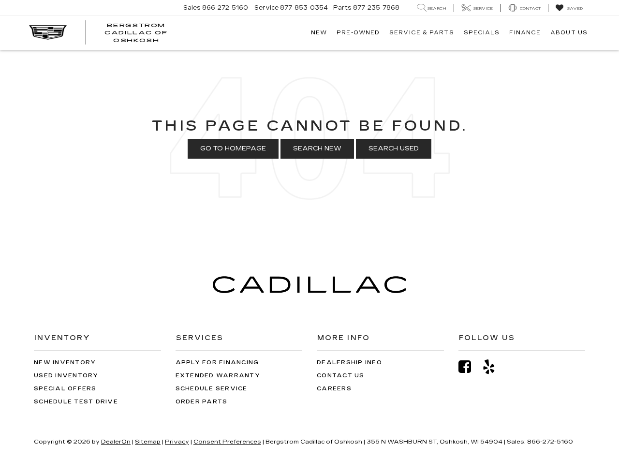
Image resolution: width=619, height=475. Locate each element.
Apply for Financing (217, 362)
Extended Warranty (218, 375)
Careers (334, 389)
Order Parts (202, 402)
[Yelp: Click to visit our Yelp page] (494, 366)
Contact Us (341, 375)
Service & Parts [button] (421, 33)
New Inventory (65, 362)
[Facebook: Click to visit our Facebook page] (469, 366)
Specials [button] (482, 33)
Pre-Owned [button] (358, 33)
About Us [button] (569, 33)
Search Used (393, 148)
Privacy (177, 441)
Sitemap (148, 441)
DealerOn (116, 441)
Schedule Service (212, 389)
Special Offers (65, 389)
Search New (317, 148)
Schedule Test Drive (76, 402)
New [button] (319, 33)
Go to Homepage (233, 148)
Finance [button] (525, 33)
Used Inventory (66, 375)
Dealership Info (349, 362)
